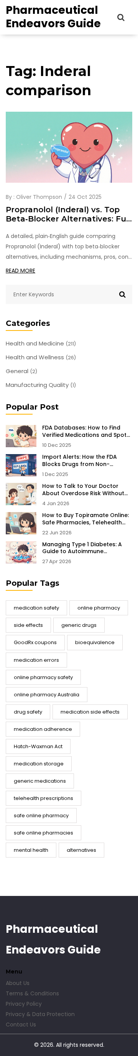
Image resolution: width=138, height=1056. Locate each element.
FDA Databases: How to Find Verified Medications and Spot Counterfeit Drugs (84, 431)
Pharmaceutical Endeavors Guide (53, 17)
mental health (31, 850)
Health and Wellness (41, 357)
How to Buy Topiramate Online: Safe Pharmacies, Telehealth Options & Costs (85, 519)
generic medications (40, 781)
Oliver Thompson (39, 197)
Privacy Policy (24, 1004)
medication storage (39, 763)
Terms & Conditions (32, 993)
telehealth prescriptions (43, 798)
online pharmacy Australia (46, 694)
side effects (28, 625)
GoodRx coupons (35, 642)
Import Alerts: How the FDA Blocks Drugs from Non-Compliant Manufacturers (79, 460)
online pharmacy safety (43, 677)
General (21, 371)
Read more (20, 270)
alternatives (81, 850)
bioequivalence (95, 642)
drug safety (28, 712)
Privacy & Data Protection (40, 1014)
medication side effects (90, 712)
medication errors (36, 660)
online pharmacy (98, 607)
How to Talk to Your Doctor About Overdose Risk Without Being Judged (83, 490)
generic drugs (79, 625)
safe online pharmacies (43, 832)
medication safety (36, 607)
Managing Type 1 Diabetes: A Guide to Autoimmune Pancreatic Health (82, 548)
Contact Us (21, 1024)
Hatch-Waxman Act (38, 746)
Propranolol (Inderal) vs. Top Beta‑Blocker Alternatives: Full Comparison (68, 214)
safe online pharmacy (41, 815)
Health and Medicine (41, 343)
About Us (18, 983)
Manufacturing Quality (41, 385)
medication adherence (43, 729)
